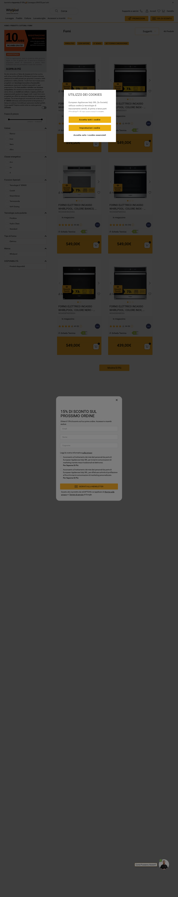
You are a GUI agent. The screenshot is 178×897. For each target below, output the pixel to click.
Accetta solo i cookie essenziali (89, 135)
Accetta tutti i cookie (89, 119)
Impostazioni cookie (89, 128)
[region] (90, 116)
